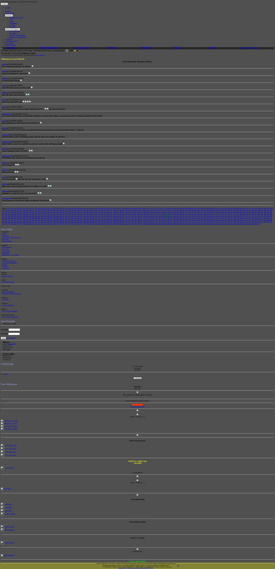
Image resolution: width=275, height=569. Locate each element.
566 (258, 218)
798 (144, 224)
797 (141, 224)
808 (174, 224)
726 (198, 222)
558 (234, 218)
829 (237, 224)
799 (147, 224)
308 (24, 214)
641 (213, 220)
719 (177, 222)
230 (60, 212)
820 (210, 224)
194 (222, 210)
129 (27, 210)
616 (138, 220)
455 (195, 216)
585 (45, 220)
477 (261, 216)
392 (6, 216)
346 (138, 214)
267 (171, 212)
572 (6, 220)
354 (162, 214)
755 (15, 224)
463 (219, 216)
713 (159, 222)
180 (180, 210)
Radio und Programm (12, 29)
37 (77, 208)
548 (204, 218)
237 (81, 212)
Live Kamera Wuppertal (10, 317)
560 (240, 218)
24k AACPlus (9, 543)
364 (192, 214)
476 (258, 216)
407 (51, 216)
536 (168, 218)
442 (156, 216)
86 (182, 208)
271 (183, 212)
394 (12, 216)
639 (207, 220)
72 (152, 208)
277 (201, 212)
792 (126, 224)
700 (120, 222)
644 (222, 220)
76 (161, 208)
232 (66, 212)
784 (102, 224)
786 (108, 224)
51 (107, 208)
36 (75, 208)
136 (48, 210)
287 (231, 212)
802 (156, 224)
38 (79, 208)
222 (36, 212)
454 (192, 216)
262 (156, 212)
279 (207, 212)
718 (174, 222)
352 (156, 214)
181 (183, 210)
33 (68, 208)
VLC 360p (8, 452)
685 (75, 222)
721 (183, 222)
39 (81, 208)
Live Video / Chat (11, 41)
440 (150, 216)
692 (96, 222)
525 (135, 218)
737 (231, 222)
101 (215, 208)
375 (225, 214)
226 (48, 212)
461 (213, 216)
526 (138, 218)
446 (168, 216)
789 (117, 224)
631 (183, 220)
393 (9, 216)
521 (123, 218)
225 (45, 212)
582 (36, 220)
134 (42, 210)
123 (9, 210)
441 (153, 216)
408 (54, 216)
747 (261, 222)
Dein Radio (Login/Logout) (11, 237)
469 (237, 216)
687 (81, 222)
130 (30, 210)
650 (240, 220)
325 (75, 214)
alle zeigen (137, 378)
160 (120, 210)
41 (85, 208)
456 (198, 216)
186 (198, 210)
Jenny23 (5, 170)
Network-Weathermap (9, 263)
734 (222, 222)
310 (30, 214)
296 (258, 212)
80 (169, 208)
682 (66, 222)
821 (213, 224)
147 (81, 210)
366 (198, 214)
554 (222, 218)
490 (30, 218)
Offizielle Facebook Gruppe (11, 294)
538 (174, 218)
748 (264, 222)
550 (210, 218)
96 (203, 208)
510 (90, 218)
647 (231, 220)
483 (9, 218)
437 (141, 216)
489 (27, 218)
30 (62, 208)
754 (12, 224)
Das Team (12, 33)
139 (57, 210)
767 (51, 224)
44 (92, 208)
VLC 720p (8, 449)
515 (105, 218)
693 (99, 222)
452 (186, 216)
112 (248, 208)
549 (207, 218)
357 (171, 214)
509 (87, 218)
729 (207, 222)
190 (210, 210)
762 (36, 224)
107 (233, 208)
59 (124, 208)
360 (180, 214)
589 (57, 220)
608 (114, 220)
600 (90, 220)
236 (78, 212)
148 (84, 210)
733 (219, 222)
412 (66, 216)
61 (128, 208)
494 (42, 218)
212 (6, 212)
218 (24, 212)
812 (186, 224)
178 (174, 210)
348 (144, 214)
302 (6, 214)
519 (117, 218)
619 (147, 220)
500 (60, 218)
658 (264, 220)
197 (231, 210)
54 (113, 208)
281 (213, 212)
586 (48, 220)
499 (57, 218)
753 (9, 224)
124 (12, 210)
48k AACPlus (9, 530)
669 (27, 222)
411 (63, 216)
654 (252, 220)
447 (171, 216)
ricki (3, 64)
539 (177, 218)
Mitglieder (5, 239)
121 (3, 210)
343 (129, 214)
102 (218, 208)
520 (120, 218)
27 (55, 208)
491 (33, 218)
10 (19, 208)
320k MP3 (8, 504)
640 (210, 220)
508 (84, 218)
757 (21, 224)
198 (234, 210)
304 (12, 214)
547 (201, 218)
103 (221, 208)
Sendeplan (8, 39)
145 (75, 210)
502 (66, 218)
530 (150, 218)
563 (249, 218)
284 (222, 212)
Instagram (5, 299)
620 (150, 220)
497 (51, 218)
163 (129, 210)
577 (21, 220)
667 (21, 222)
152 (96, 210)
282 (216, 212)
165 (135, 210)
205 (255, 210)
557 (231, 218)
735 (225, 222)
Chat (11, 19)
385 (255, 214)
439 (147, 216)
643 (219, 220)
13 (25, 208)
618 (144, 220)
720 (180, 222)
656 (258, 220)
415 (75, 216)
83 (176, 208)
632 (186, 220)
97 (206, 208)
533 (159, 218)
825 (225, 224)
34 (70, 208)
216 (18, 212)
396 (18, 216)
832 (246, 224)
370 (210, 214)
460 (210, 216)
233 (69, 212)
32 (66, 208)
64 (135, 208)
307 (21, 214)
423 (99, 216)
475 (255, 216)
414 (72, 216)
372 (216, 214)
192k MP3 (8, 511)
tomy (3, 128)
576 (18, 220)
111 (245, 208)
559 (237, 218)
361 (183, 214)
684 (72, 222)
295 (255, 212)
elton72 (5, 374)
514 (102, 218)
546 (198, 218)
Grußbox (12, 25)
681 (63, 222)
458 (204, 216)
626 (168, 220)
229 (57, 212)
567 (261, 218)
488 (24, 218)
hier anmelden (39, 55)
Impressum (5, 268)
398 (24, 216)
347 (141, 214)
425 (105, 216)
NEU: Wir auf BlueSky (10, 311)
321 (63, 214)
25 (51, 208)
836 (258, 224)
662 (6, 222)
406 (48, 216)
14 (27, 208)
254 (132, 212)
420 (90, 216)
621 (153, 220)
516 (108, 218)
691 (93, 222)
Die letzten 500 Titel (137, 407)
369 (207, 214)
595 (75, 220)
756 (18, 224)
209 (268, 210)
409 (57, 216)
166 (138, 210)
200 (240, 210)
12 (23, 208)
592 (66, 220)
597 (81, 220)
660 (270, 220)
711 (153, 222)
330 (90, 214)
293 (249, 212)
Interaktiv (9, 15)
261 (153, 212)
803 (159, 224)
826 (228, 224)
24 (49, 208)
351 (153, 214)
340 (120, 214)
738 (234, 222)
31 (64, 208)
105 (227, 208)
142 (66, 210)
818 (204, 224)
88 (186, 208)
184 (192, 210)
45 (94, 208)
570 (270, 218)
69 (145, 208)
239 (87, 212)
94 (199, 208)
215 (15, 212)
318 (54, 214)
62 (130, 208)
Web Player (7, 489)
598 (84, 220)
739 (237, 222)
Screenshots (15, 255)
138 (54, 210)
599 (87, 220)
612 (126, 220)
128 (24, 210)
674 (42, 222)
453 (189, 216)
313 (39, 214)
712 (156, 222)
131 (33, 210)
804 (162, 224)
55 (115, 208)
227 (51, 212)
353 (159, 214)
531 (153, 218)
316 (48, 214)
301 (3, 214)
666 (18, 222)
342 (126, 214)
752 (6, 224)
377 (231, 214)
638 (204, 220)
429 (117, 216)
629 (177, 220)
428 (114, 216)
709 (147, 222)
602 (96, 220)
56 (118, 208)
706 (138, 222)
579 (27, 220)
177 (171, 210)
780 (90, 224)
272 (186, 212)
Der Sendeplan (14, 31)
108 (236, 208)
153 (99, 210)
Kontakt (4, 266)
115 (257, 208)
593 (69, 220)
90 (191, 208)
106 (230, 208)
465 (225, 216)
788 (114, 224)
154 (102, 210)
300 (270, 212)
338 (114, 214)
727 (201, 222)
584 (42, 220)
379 (237, 214)
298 (264, 212)
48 (100, 208)
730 (210, 222)
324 (72, 214)
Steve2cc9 (5, 135)
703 (129, 222)
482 (6, 218)
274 (192, 212)
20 (40, 208)
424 (102, 216)
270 (180, 212)
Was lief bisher (7, 241)
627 (171, 220)
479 (267, 216)
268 (174, 212)
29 (60, 208)
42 (87, 208)
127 (21, 210)
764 (42, 224)
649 (237, 220)
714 (162, 222)
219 (27, 212)
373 (219, 214)
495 (45, 218)
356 (168, 214)
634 (192, 220)
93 (197, 208)
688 (84, 222)
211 (3, 212)
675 (45, 222)
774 (72, 224)
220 (30, 212)
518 (114, 218)
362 (186, 214)
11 (21, 208)
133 (39, 210)
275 (195, 212)
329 (87, 214)
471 (243, 216)
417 (81, 216)
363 (189, 214)
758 (24, 224)
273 (189, 212)
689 (87, 222)
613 (129, 220)
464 (222, 216)
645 (225, 220)
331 (93, 214)
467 (231, 216)
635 (195, 220)
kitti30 (4, 78)
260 (150, 212)
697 (111, 222)
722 (186, 222)
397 (21, 216)
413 (69, 216)
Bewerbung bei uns (8, 261)
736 (228, 222)
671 (33, 222)
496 (48, 218)
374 (222, 214)
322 (66, 214)
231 (63, 212)
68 (143, 208)
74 (156, 208)
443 (159, 216)
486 (18, 218)
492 (36, 218)
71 (150, 208)
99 (210, 208)
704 (132, 222)
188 (204, 210)
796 (138, 224)
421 (93, 216)
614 (132, 220)
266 (168, 212)
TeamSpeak (6, 247)
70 (148, 208)
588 (54, 220)
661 (3, 222)
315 (45, 214)
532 (156, 218)
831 (243, 224)
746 (258, 222)
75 (158, 208)
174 (162, 210)
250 (120, 212)
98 (208, 208)
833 (249, 224)
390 (270, 214)
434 (132, 216)
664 (12, 222)
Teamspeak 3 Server (16, 17)
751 (3, 224)
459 (207, 216)
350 (150, 214)
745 (255, 222)
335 (105, 214)
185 (195, 210)
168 (144, 210)
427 (111, 216)
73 (154, 208)
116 (259, 208)
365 (195, 214)
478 (264, 216)
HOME (7, 8)
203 (249, 210)
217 (21, 212)
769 (57, 224)
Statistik (4, 265)
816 (198, 224)
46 (96, 208)
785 (105, 224)
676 (48, 222)
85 (180, 208)
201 (243, 210)
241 (93, 212)
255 (135, 212)
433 (129, 216)
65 (137, 208)
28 (57, 208)
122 (6, 210)
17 (34, 208)
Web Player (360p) (10, 426)
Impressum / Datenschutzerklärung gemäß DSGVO (135, 568)
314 (42, 214)
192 (216, 210)
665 (15, 222)
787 (111, 224)
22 (45, 208)
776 (78, 224)
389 (267, 214)
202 (246, 210)
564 (252, 218)
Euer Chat (5, 249)
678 (54, 222)
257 (141, 212)
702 (126, 222)
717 (171, 222)
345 (135, 214)
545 (195, 218)
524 (132, 218)
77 (163, 208)
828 (234, 224)
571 (3, 220)
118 (265, 208)
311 (33, 214)
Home (4, 234)
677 (51, 222)
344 (132, 214)
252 (126, 212)
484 (12, 218)
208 (265, 210)
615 (135, 220)
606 (108, 220)
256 (138, 212)
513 (99, 218)
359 (177, 214)
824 (222, 224)
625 (165, 220)
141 (63, 210)
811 (183, 224)
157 (111, 210)
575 (15, 220)
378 (234, 214)
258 (144, 212)
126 (18, 210)
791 (123, 224)
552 (216, 218)
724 (192, 222)
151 (93, 210)
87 (184, 208)
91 (193, 208)
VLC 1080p (9, 445)
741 (243, 222)
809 (177, 224)
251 (123, 212)
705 (135, 222)
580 (30, 220)
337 (111, 214)
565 (255, 218)
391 (3, 216)
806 (168, 224)
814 (192, 224)
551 (213, 218)
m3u (15, 445)
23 (47, 208)
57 (120, 208)
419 (87, 216)
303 (9, 214)
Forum (11, 21)
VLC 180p (8, 455)
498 (54, 218)
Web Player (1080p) (11, 421)
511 (93, 218)
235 (75, 212)
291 (243, 212)
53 (111, 208)
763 (39, 224)
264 (162, 212)
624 (162, 220)
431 (123, 216)
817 (201, 224)
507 (81, 218)
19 (38, 208)
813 (189, 224)
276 (198, 212)
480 (270, 216)
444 (162, 216)
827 (231, 224)
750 (270, 222)
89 (188, 208)
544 (192, 218)
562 (246, 218)
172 (156, 210)
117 (262, 208)
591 (63, 220)
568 (264, 218)
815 (195, 224)
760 (30, 224)
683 (69, 222)
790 (120, 224)
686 (78, 222)
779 (87, 224)
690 (90, 222)
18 (36, 208)
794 (132, 224)
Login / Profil (9, 13)
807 (171, 224)
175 (165, 210)
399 (27, 216)
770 (60, 224)
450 (180, 216)
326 (78, 214)
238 (84, 212)
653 (249, 220)
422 (96, 216)
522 (126, 218)
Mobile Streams (10, 45)
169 (147, 210)
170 (150, 210)
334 (102, 214)
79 (167, 208)
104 (224, 208)
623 (159, 220)
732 (216, 222)
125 (15, 210)
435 (135, 216)
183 (189, 210)
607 (111, 220)
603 (99, 220)
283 (219, 212)
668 (24, 222)
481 (3, 218)
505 (75, 218)
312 (36, 214)
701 (123, 222)
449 (177, 216)
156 (108, 210)
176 (168, 210)
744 (252, 222)
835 (255, 224)
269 (177, 212)
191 (213, 210)
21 (42, 208)
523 (129, 218)
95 (201, 208)
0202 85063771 (9, 555)
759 (27, 224)
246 (108, 212)
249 (117, 212)
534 (162, 218)
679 (57, 222)
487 (21, 218)
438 (144, 216)
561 (243, 218)
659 (267, 220)
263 (159, 212)
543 (189, 218)
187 (201, 210)
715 (165, 222)
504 (72, 218)
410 (60, 216)
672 (36, 222)
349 (147, 214)
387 (261, 214)
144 (72, 210)
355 (165, 214)
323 (69, 214)
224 (42, 212)
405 (45, 216)
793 (129, 224)
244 (102, 212)
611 (123, 220)
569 (267, 218)
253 (129, 212)
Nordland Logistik (8, 282)
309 (27, 214)
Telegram (12, 27)
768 (54, 224)
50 (105, 208)
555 (225, 218)
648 (234, 220)
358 (174, 214)
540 (180, 218)
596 (78, 220)
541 (183, 218)
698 (114, 222)
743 (249, 222)
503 (69, 218)
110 (242, 208)
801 (153, 224)
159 (117, 210)
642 (216, 220)
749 (267, 222)
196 (228, 210)
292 (246, 212)
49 (103, 208)
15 (29, 208)
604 (102, 220)
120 (271, 208)
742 (246, 222)
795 (135, 224)
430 (120, 216)
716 (168, 222)
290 (240, 212)
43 (90, 208)
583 (39, 220)
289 (237, 212)
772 (66, 224)
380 (240, 214)
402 (36, 216)
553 (219, 218)
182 (186, 210)
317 (51, 214)
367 (201, 214)
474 (252, 216)
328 (84, 214)
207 (262, 210)
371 (213, 214)
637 (201, 220)
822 (216, 224)
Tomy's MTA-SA (8, 276)
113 (251, 208)
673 (39, 222)
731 (213, 222)
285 (225, 212)
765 (45, 224)
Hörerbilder (13, 23)
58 (122, 208)
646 (228, 220)
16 (32, 208)
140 (60, 210)
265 (165, 212)
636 (198, 220)
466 (228, 216)
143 (69, 210)
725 (195, 222)
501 (63, 218)
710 (150, 222)
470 (240, 216)
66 (139, 208)
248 (114, 212)
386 (258, 214)
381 (243, 214)
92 (195, 208)
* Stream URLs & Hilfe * (137, 561)
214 (12, 212)
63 (133, 208)
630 (180, 220)
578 (24, 220)
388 (264, 214)
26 (53, 208)
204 (252, 210)
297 (261, 212)
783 (99, 224)
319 (57, 214)
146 (78, 210)
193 (219, 210)
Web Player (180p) (10, 429)
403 (39, 216)
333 (99, 214)
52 (109, 208)
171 (153, 210)
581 (33, 220)
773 (69, 224)
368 (204, 214)
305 (15, 214)
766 (48, 224)
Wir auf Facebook (8, 292)
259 (147, 212)
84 (178, 208)
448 (174, 216)
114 (254, 208)
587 (51, 220)
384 (252, 214)
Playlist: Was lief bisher (17, 35)
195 (225, 210)
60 (126, 208)
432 (126, 216)
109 (239, 208)
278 (204, 212)
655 (255, 220)
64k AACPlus (9, 527)
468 (234, 216)
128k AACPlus (9, 514)
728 (204, 222)
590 (60, 220)
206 (258, 210)
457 (201, 216)
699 (117, 222)
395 (15, 216)
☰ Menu (4, 4)
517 (111, 218)
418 (84, 216)
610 (120, 220)
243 (99, 212)
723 (189, 222)
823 (219, 224)
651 (243, 220)
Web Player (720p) (10, 423)
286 (228, 212)
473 (249, 216)
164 (132, 210)
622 (156, 220)
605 (105, 220)
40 (83, 208)
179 (177, 210)
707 (141, 222)
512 (96, 218)
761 (33, 224)
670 (30, 222)
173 (159, 210)
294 (252, 212)
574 (12, 220)
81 (171, 208)
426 (108, 216)
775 (75, 224)
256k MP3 (8, 507)
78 (165, 208)
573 (9, 220)
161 (123, 210)
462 (216, 216)
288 (234, 212)
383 (249, 214)
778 (84, 224)
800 (150, 224)
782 (96, 224)
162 (126, 210)
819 (207, 224)
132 (36, 210)
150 (90, 210)
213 (9, 212)
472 (246, 216)
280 (210, 212)
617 (141, 220)
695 (105, 222)
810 (180, 224)
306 (18, 214)
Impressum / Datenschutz (18, 37)
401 (33, 216)
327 (81, 214)
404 (42, 216)
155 (105, 210)
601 (93, 220)
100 (212, 208)
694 (102, 222)
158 (114, 210)
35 (72, 208)
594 (72, 220)
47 (98, 208)
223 (39, 212)
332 (96, 214)
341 (123, 214)
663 (9, 222)
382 (246, 214)
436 (138, 216)
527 (141, 218)
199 (237, 210)
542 (186, 218)
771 (63, 224)
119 (268, 208)
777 (81, 224)
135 (45, 210)
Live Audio (9, 43)
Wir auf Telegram (8, 305)
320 (60, 214)
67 (141, 208)
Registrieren (11, 338)
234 (72, 212)
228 (54, 212)
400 (30, 216)
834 (252, 224)
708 (144, 222)
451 (183, 216)
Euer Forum (6, 251)
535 (165, 218)
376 (228, 214)
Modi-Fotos (6, 255)
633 (189, 220)
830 (240, 224)
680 (60, 222)
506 (78, 218)
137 (51, 210)
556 (228, 218)
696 (108, 222)
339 (117, 214)
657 (261, 220)
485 (15, 218)
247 (111, 212)
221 (33, 212)
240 (90, 212)
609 (117, 220)
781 (93, 224)
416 (78, 216)
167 (141, 210)
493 (39, 218)
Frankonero (6, 114)
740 (240, 222)
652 (246, 220)
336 (108, 214)
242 (96, 212)
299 (267, 212)
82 (173, 208)
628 (174, 220)
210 (271, 210)
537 (171, 218)
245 (105, 212)
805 (165, 224)
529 (147, 218)
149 (87, 210)
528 (144, 218)
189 (207, 210)
